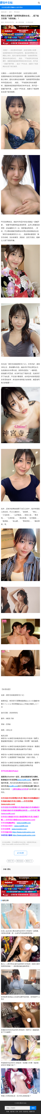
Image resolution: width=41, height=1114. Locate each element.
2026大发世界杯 (16, 7)
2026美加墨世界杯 (6, 7)
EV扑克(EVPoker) (11, 771)
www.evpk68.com (21, 826)
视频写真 (32, 1111)
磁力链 (12, 1111)
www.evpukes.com (19, 829)
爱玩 (9, 869)
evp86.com (13, 786)
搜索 (33, 1108)
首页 (10, 12)
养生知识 (17, 12)
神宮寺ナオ (29, 861)
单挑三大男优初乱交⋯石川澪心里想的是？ (16, 1096)
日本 (16, 1111)
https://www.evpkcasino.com (23, 832)
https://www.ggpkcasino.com (23, 835)
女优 (20, 1111)
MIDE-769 (11, 861)
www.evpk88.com (24, 823)
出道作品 (25, 1111)
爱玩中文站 (6, 2)
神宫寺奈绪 (20, 861)
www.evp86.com (23, 780)
